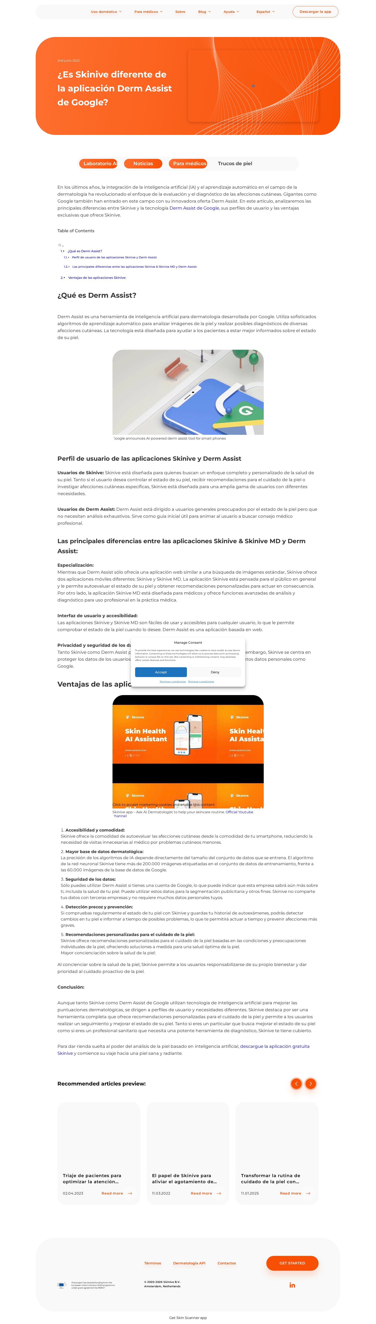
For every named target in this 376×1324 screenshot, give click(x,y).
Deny (215, 672)
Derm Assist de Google (194, 208)
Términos (152, 1263)
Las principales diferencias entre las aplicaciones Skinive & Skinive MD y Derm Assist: (134, 266)
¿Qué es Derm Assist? (85, 251)
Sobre (180, 12)
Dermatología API (189, 1263)
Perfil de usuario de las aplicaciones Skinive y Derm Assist (114, 257)
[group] (98, 1153)
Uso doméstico (104, 12)
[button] (311, 1084)
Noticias (143, 163)
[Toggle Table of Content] (60, 246)
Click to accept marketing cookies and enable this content (163, 805)
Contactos (227, 1263)
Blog (202, 12)
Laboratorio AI (101, 163)
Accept (161, 672)
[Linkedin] (292, 1292)
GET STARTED (292, 1263)
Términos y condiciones (173, 681)
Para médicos (146, 12)
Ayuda (229, 12)
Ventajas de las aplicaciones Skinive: (97, 278)
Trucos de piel (235, 163)
